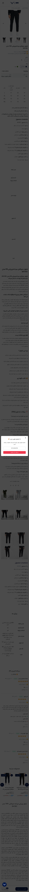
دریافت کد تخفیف (15, 452)
